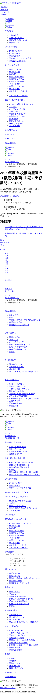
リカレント (13, 340)
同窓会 (12, 352)
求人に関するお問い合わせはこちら (24, 371)
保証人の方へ (10, 143)
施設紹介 (13, 74)
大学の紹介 (9, 31)
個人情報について (12, 672)
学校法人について (16, 38)
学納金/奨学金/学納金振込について (23, 508)
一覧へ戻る (4, 243)
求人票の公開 (14, 369)
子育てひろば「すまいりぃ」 (21, 389)
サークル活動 (14, 89)
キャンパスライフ (12, 65)
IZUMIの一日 (14, 72)
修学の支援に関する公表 (19, 467)
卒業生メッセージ (16, 81)
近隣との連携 (14, 401)
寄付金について (15, 43)
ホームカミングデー (17, 342)
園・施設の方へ (11, 360)
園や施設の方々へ (16, 367)
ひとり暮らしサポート (18, 91)
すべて (3, 249)
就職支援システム (16, 79)
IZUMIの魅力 (14, 54)
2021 (6, 266)
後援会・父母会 (15, 322)
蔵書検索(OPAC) (16, 668)
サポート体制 (14, 84)
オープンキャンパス (17, 109)
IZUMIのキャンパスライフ (15, 519)
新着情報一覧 (10, 436)
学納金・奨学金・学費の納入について (24, 320)
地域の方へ (9, 134)
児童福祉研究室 (15, 403)
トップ (7, 159)
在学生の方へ (10, 138)
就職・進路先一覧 (16, 531)
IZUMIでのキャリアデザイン (16, 492)
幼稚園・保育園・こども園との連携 (24, 399)
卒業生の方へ (10, 333)
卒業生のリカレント (17, 61)
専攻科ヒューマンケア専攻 (20, 58)
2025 (6, 258)
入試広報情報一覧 (12, 162)
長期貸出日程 (14, 666)
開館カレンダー (15, 663)
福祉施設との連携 (16, 391)
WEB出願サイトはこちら (10, 196)
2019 (6, 270)
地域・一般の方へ (12, 380)
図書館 (7, 654)
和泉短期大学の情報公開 (15, 458)
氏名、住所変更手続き (18, 347)
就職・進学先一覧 (16, 77)
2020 (6, 268)
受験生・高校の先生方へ (15, 100)
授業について (14, 317)
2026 (6, 256)
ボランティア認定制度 (18, 396)
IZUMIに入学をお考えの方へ (21, 104)
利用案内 (13, 661)
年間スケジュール (16, 86)
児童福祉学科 (14, 56)
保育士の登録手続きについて (21, 344)
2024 (6, 260)
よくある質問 (14, 126)
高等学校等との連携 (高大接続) (22, 394)
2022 (6, 264)
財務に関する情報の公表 (19, 465)
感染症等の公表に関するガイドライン (24, 475)
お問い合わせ (10, 677)
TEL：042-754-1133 (7, 688)
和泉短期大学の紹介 (13, 442)
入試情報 (13, 107)
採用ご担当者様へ (12, 130)
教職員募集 (13, 406)
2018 (6, 272)
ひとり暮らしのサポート (19, 545)
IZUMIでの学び (11, 47)
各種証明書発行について (19, 349)
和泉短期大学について (18, 40)
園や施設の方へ (15, 364)
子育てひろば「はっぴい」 (20, 386)
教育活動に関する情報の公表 (21, 462)
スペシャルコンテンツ (18, 96)
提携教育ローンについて (19, 325)
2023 (6, 262)
